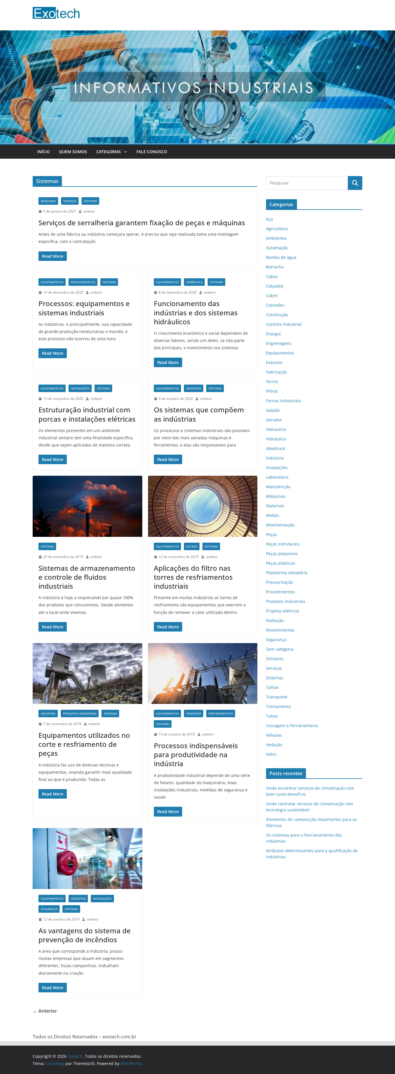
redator (89, 211)
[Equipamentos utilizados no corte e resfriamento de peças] (87, 673)
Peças (271, 534)
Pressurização (279, 582)
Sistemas (90, 201)
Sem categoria (280, 649)
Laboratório (277, 477)
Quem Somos (73, 151)
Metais (272, 515)
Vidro (271, 754)
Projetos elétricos (282, 611)
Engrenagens (278, 343)
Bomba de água (281, 257)
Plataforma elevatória (286, 572)
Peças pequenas (282, 553)
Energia (273, 333)
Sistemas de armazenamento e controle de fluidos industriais (86, 577)
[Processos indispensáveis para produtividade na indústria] (203, 673)
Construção (277, 314)
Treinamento (278, 706)
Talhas (272, 687)
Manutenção (278, 486)
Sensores (275, 658)
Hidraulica (276, 429)
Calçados (274, 286)
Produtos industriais (79, 713)
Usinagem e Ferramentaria (292, 725)
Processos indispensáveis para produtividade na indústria (196, 754)
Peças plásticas (280, 563)
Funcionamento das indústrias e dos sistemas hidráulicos (196, 312)
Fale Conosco (151, 151)
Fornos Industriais (283, 400)
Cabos (272, 276)
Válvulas (274, 735)
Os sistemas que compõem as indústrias (199, 414)
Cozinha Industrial (284, 324)
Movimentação (280, 525)
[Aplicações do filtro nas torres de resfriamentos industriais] (203, 506)
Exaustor (274, 362)
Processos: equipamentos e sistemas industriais (84, 308)
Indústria (193, 388)
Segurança (49, 909)
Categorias (108, 151)
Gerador (274, 419)
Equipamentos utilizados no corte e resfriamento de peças (84, 744)
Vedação (274, 744)
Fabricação (276, 372)
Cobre (272, 295)
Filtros (191, 546)
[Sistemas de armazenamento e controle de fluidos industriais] (87, 506)
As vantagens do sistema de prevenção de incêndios (84, 935)
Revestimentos (280, 630)
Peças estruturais (283, 544)
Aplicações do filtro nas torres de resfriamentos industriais (193, 577)
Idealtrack (275, 448)
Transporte (276, 697)
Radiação (275, 620)
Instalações (80, 388)
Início (43, 151)
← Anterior (45, 1011)
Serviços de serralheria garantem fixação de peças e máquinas (141, 222)
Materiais (275, 505)
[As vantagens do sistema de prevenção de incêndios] (87, 858)
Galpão (273, 410)
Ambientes (276, 238)
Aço (269, 219)
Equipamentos (52, 282)
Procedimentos (83, 282)
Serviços (69, 201)
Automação (277, 247)
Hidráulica (194, 282)
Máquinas (48, 201)
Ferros (272, 381)
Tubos (272, 716)
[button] (124, 152)
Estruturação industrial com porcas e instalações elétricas (87, 414)
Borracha (275, 267)
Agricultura (277, 228)
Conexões (275, 305)
